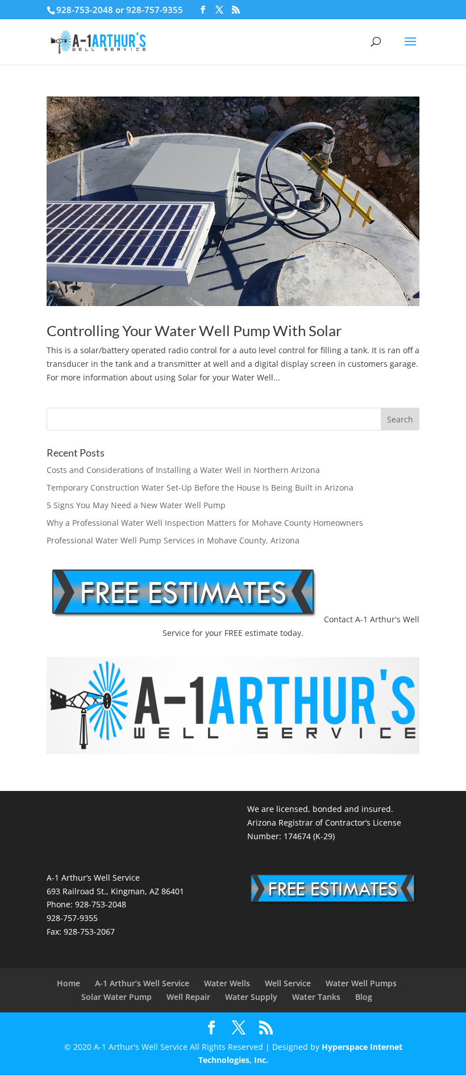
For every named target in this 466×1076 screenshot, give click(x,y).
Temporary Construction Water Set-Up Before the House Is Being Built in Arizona (200, 487)
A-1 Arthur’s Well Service (142, 983)
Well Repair (188, 996)
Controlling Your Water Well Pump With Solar (194, 330)
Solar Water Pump (116, 996)
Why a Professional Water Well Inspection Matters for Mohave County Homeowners (205, 522)
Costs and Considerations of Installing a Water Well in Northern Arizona (183, 469)
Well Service (288, 983)
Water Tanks (316, 996)
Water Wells (227, 983)
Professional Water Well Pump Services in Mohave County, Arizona (173, 540)
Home (68, 983)
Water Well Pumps (361, 983)
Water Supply (251, 996)
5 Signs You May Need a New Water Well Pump (136, 505)
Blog (363, 996)
